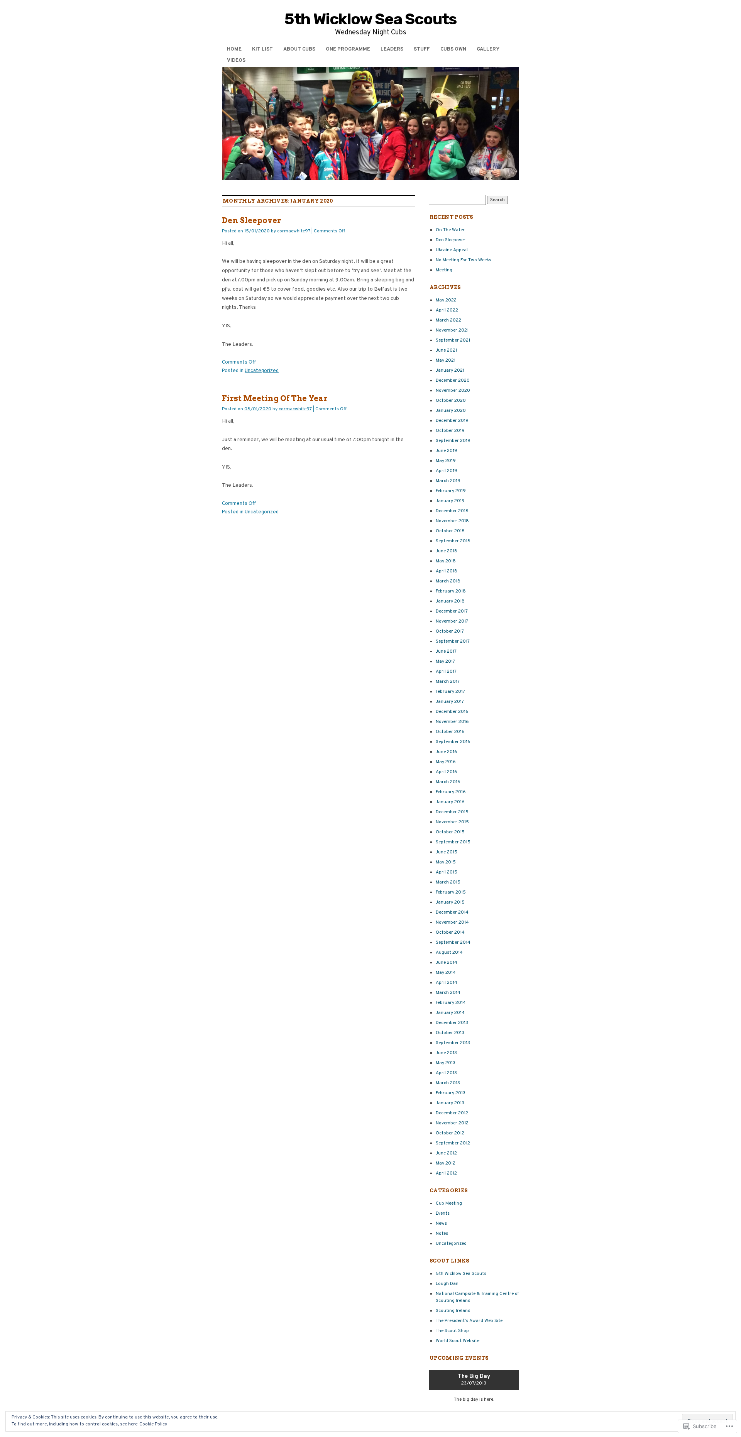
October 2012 (450, 1133)
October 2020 (451, 401)
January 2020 (451, 411)
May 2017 (445, 661)
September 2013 (453, 1043)
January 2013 (450, 1103)
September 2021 (453, 340)
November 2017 (452, 621)
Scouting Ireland (453, 1311)
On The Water (450, 230)
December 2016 (452, 712)
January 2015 (450, 902)
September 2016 (453, 742)
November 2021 (452, 330)
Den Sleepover (251, 220)
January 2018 (450, 601)
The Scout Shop (452, 1331)
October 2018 (450, 531)
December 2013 (452, 1023)
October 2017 (450, 631)
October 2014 (450, 932)
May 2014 (446, 973)
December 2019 (452, 421)
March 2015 (448, 882)
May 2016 (446, 762)
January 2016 (450, 802)
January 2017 (450, 702)
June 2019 (446, 451)
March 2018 (448, 581)
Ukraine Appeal (452, 250)
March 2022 (448, 320)
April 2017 (446, 672)
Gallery (488, 49)
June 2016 (446, 752)
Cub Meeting (449, 1203)
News (441, 1223)
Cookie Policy (153, 1424)
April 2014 (446, 983)
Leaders (392, 49)
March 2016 (448, 782)
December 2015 (452, 812)
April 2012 (446, 1173)
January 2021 (450, 370)
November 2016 (452, 722)
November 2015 (452, 822)
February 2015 (451, 892)
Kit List (262, 49)
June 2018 (446, 551)
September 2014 (453, 942)
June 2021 (446, 350)
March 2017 (448, 682)
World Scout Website (457, 1341)
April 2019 (446, 471)
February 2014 (451, 1003)
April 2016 (446, 772)
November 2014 (452, 922)
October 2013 (450, 1033)
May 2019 (446, 461)
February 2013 (450, 1093)
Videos (236, 61)
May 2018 (446, 561)
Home (234, 49)
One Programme (348, 49)
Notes (442, 1234)
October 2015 (450, 832)
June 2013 (446, 1053)
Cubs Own (453, 49)
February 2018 (451, 591)
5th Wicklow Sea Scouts (370, 19)
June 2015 (446, 852)
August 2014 (449, 953)
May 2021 (445, 360)
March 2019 (448, 481)
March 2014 (448, 993)
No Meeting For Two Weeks (463, 260)
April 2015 (446, 872)
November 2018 (452, 521)
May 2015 (446, 862)
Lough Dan (447, 1284)
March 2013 (448, 1083)
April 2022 (447, 310)
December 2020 (453, 380)
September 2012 (453, 1143)
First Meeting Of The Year (275, 398)
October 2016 (450, 732)
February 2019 (451, 491)
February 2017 (450, 692)
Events (443, 1213)
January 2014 (450, 1013)
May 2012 (445, 1163)
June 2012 (446, 1153)
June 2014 (446, 963)
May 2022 (446, 300)
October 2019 (450, 431)
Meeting (444, 270)
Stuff (422, 49)
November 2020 (453, 391)
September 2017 (453, 641)
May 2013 (445, 1063)
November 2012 (452, 1123)
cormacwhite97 (293, 231)
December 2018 (452, 511)
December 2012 (452, 1113)
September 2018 (453, 541)
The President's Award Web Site (469, 1321)
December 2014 (452, 912)
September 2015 (453, 842)
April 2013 (446, 1073)
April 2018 (446, 571)
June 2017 (446, 651)
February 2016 (451, 792)
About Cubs (299, 49)
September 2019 (453, 441)
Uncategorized (262, 371)
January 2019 (450, 501)
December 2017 (452, 611)
